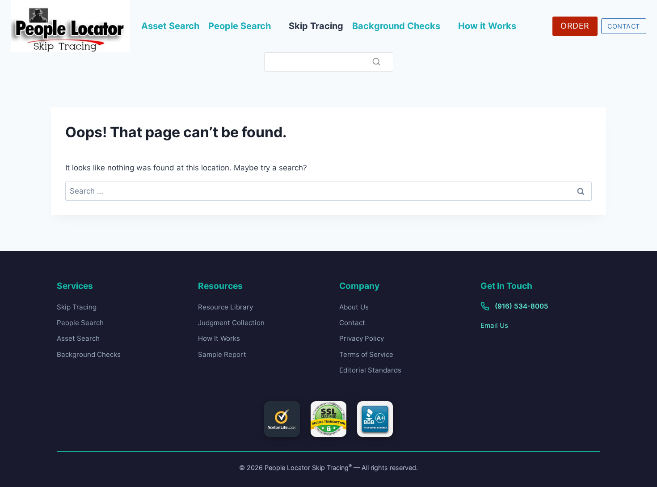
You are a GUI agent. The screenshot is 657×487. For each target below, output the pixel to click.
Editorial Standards (370, 370)
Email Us (494, 325)
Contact (352, 322)
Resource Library (225, 307)
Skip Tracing (316, 26)
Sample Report (222, 354)
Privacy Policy (361, 338)
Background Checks (396, 26)
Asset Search (170, 26)
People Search (239, 26)
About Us (354, 307)
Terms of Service (366, 354)
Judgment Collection (231, 322)
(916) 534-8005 (521, 306)
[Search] (376, 61)
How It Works (219, 338)
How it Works (487, 26)
